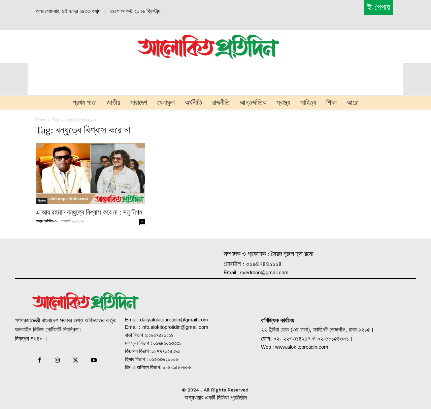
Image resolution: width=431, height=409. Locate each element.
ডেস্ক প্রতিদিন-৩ (46, 221)
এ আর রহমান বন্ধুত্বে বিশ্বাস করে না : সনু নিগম (89, 212)
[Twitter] (75, 360)
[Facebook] (39, 360)
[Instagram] (57, 360)
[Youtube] (94, 360)
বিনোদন (41, 200)
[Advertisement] (68, 45)
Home (40, 120)
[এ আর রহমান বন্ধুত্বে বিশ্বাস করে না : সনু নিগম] (90, 173)
